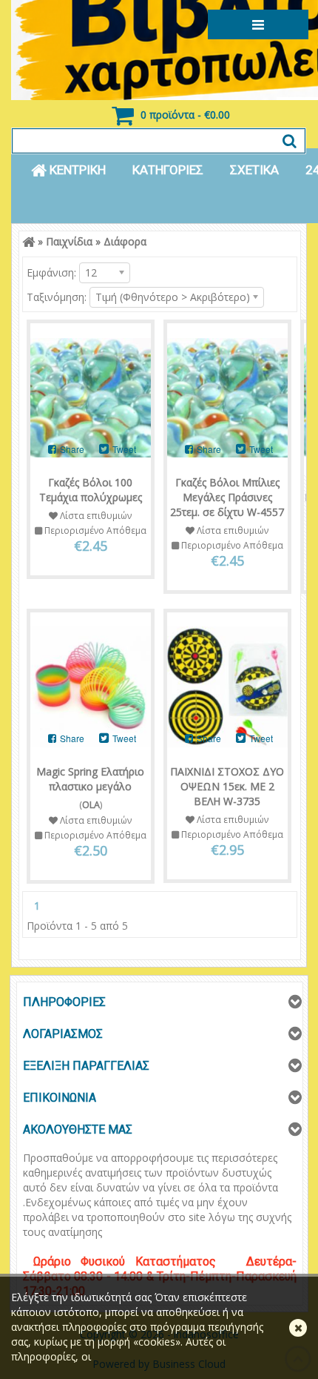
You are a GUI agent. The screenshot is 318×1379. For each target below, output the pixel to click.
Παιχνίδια (69, 241)
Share (71, 449)
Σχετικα (254, 169)
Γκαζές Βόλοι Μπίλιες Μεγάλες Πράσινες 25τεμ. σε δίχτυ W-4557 (227, 497)
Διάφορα (125, 241)
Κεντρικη (76, 169)
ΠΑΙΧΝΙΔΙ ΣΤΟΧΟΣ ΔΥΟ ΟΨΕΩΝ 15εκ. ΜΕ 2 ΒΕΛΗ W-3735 (227, 786)
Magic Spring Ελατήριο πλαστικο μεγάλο (90, 778)
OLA (91, 804)
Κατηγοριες (167, 169)
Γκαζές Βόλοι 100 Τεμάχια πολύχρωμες (90, 489)
